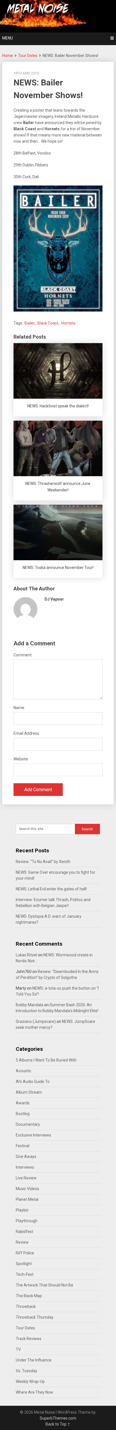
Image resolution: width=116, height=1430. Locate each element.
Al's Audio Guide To (33, 1081)
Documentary (28, 1124)
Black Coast (47, 323)
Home (7, 55)
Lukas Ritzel (26, 955)
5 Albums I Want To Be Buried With (46, 1060)
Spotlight (24, 1263)
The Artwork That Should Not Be (44, 1285)
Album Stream (29, 1092)
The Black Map (29, 1296)
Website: (21, 759)
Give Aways (26, 1156)
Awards (23, 1103)
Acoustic (23, 1071)
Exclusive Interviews (33, 1135)
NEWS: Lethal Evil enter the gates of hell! (51, 889)
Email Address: (27, 733)
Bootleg (23, 1113)
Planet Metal (27, 1199)
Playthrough (26, 1221)
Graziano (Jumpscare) (36, 1021)
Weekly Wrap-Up (30, 1381)
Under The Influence (34, 1360)
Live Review (26, 1178)
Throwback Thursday (34, 1317)
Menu (7, 38)
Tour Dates (27, 55)
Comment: (23, 655)
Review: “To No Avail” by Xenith (43, 861)
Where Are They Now (34, 1392)
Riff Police (25, 1253)
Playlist (22, 1210)
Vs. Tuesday (26, 1371)
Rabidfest (24, 1231)
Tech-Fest (25, 1274)
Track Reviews (28, 1338)
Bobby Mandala (29, 1005)
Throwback (26, 1306)
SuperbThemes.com (58, 1418)
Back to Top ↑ (58, 1424)
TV (18, 1349)
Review (22, 1242)
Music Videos (27, 1188)
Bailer (29, 323)
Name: (19, 707)
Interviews (25, 1167)
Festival (22, 1146)
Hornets (68, 323)
